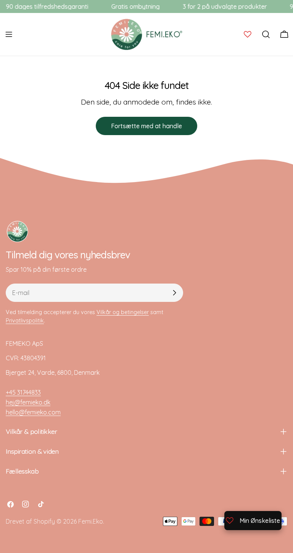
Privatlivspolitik (25, 320)
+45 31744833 (23, 392)
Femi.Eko (90, 521)
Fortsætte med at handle (146, 126)
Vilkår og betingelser (123, 312)
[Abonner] (174, 293)
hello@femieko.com (33, 412)
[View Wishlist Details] (247, 34)
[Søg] (266, 34)
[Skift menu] (8, 34)
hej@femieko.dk (28, 402)
